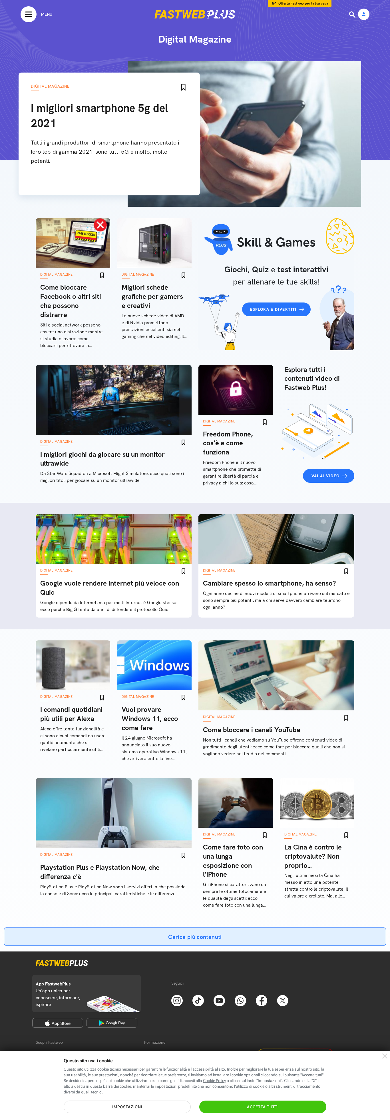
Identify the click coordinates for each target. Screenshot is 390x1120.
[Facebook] (261, 1000)
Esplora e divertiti (273, 309)
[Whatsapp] (240, 1000)
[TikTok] (198, 1000)
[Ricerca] (353, 14)
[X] (282, 1000)
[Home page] (195, 14)
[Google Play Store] (112, 1023)
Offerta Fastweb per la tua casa (303, 3)
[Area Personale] (363, 14)
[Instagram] (177, 1000)
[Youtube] (219, 1000)
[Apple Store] (57, 1023)
